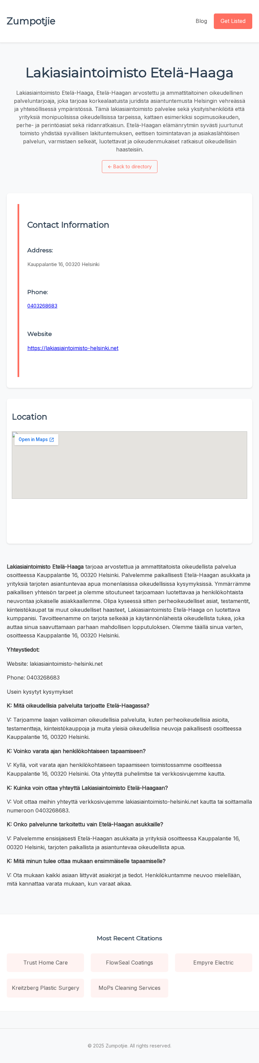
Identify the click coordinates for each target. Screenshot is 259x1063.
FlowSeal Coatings (129, 962)
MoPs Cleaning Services (129, 987)
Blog (201, 21)
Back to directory (130, 166)
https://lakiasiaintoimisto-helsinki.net (72, 348)
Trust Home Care (45, 962)
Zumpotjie (31, 21)
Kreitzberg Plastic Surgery (45, 987)
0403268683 (42, 306)
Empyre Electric (213, 962)
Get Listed (233, 21)
